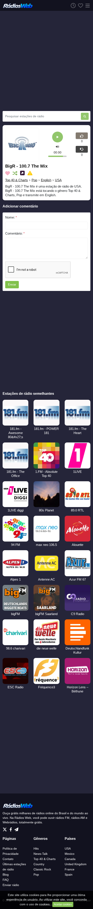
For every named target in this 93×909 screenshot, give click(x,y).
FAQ (6, 879)
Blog (6, 874)
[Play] (57, 137)
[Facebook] (12, 828)
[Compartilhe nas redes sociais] (23, 173)
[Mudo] (57, 146)
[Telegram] (16, 828)
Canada (70, 859)
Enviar (12, 284)
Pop (34, 180)
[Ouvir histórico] (72, 5)
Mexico (69, 853)
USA (58, 180)
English (46, 180)
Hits (36, 848)
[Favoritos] (79, 5)
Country (39, 864)
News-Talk (41, 853)
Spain (68, 874)
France (69, 869)
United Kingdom (76, 864)
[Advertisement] (46, 61)
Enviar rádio (11, 885)
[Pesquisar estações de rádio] (85, 116)
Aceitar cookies (63, 904)
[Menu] (86, 5)
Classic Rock (42, 869)
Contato (8, 859)
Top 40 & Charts (16, 180)
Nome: (11, 217)
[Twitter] (6, 828)
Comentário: (15, 233)
